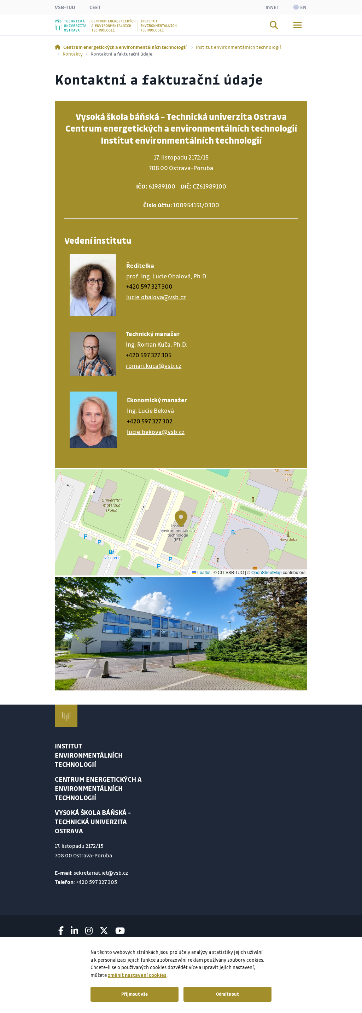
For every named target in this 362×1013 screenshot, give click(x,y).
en (303, 7)
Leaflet (203, 572)
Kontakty (73, 54)
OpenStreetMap (266, 572)
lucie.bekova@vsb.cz (156, 431)
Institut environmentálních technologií (238, 47)
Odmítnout (227, 994)
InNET (272, 7)
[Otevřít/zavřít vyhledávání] (274, 26)
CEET (95, 7)
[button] (181, 518)
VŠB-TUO (65, 7)
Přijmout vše (134, 994)
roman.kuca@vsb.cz (153, 365)
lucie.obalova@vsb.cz (156, 297)
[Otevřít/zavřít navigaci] (297, 25)
